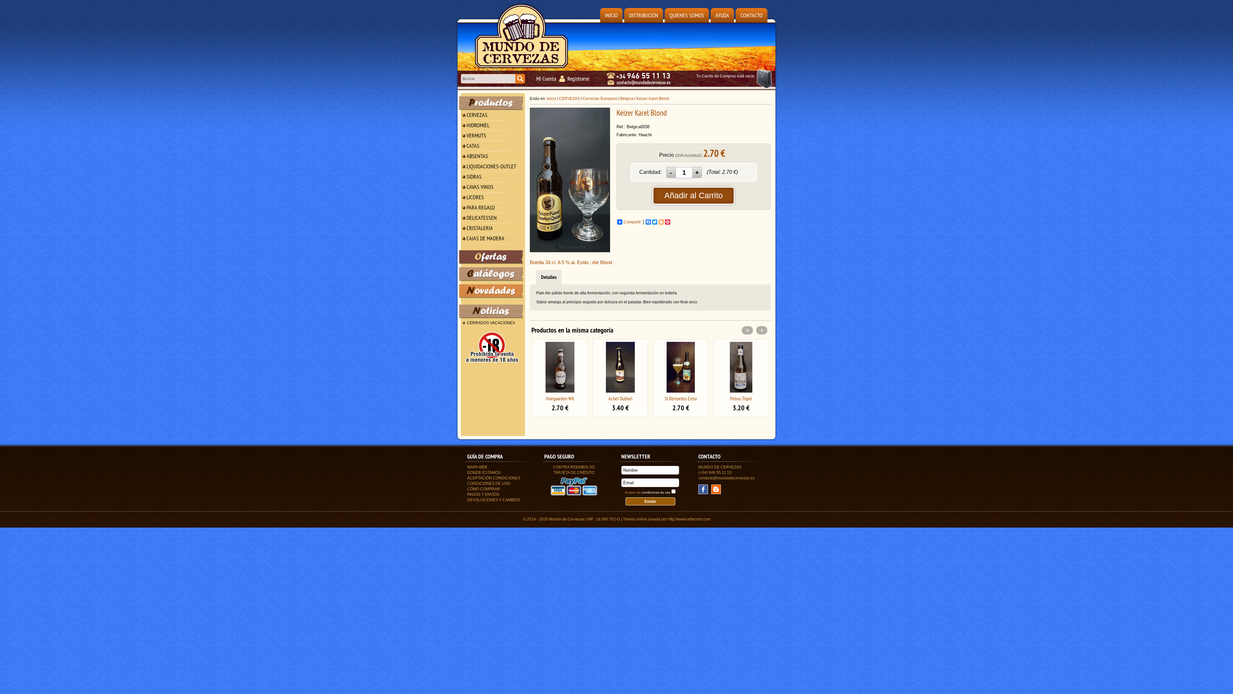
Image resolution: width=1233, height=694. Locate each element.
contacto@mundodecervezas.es (726, 478)
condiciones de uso (656, 492)
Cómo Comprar (483, 489)
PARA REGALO (481, 207)
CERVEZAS (477, 115)
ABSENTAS (477, 156)
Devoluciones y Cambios (493, 500)
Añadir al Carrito (693, 195)
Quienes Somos (686, 15)
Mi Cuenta (546, 78)
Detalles (549, 277)
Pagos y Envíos (483, 494)
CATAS (473, 145)
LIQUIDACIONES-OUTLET (491, 166)
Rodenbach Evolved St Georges (741, 401)
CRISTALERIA (480, 228)
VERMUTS (476, 135)
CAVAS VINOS (480, 187)
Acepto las (647, 492)
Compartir (632, 222)
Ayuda (722, 15)
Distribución (643, 15)
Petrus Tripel (681, 398)
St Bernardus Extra (620, 398)
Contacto (751, 15)
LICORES (475, 197)
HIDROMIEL (478, 125)
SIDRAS (474, 176)
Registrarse (578, 78)
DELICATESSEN (482, 217)
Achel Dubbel (560, 398)
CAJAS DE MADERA (485, 238)
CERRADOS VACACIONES (491, 323)
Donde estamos (484, 472)
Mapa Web (477, 467)
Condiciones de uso (488, 483)
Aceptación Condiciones (493, 478)
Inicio (611, 15)
